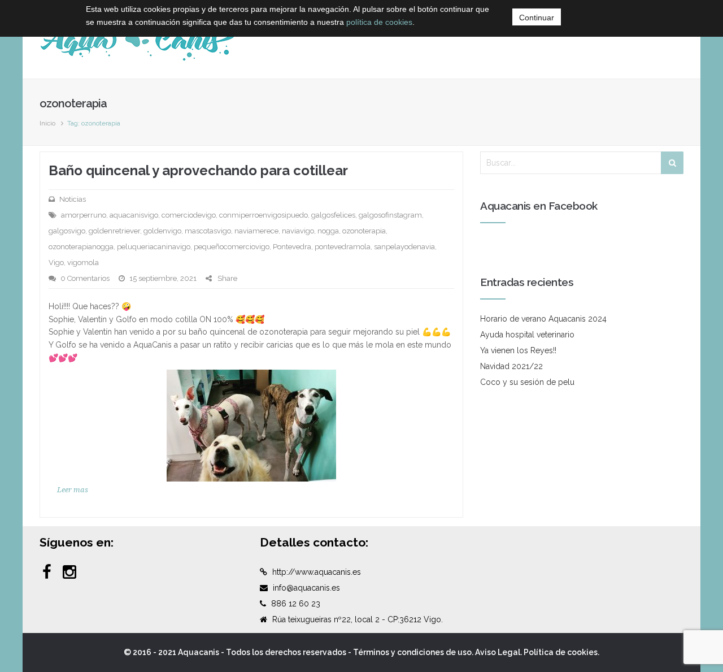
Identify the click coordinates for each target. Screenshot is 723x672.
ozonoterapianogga (81, 246)
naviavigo (298, 231)
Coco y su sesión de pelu (527, 382)
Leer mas (72, 489)
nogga (328, 231)
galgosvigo (67, 231)
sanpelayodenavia (404, 246)
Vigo (56, 262)
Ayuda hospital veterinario (527, 334)
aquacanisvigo (134, 215)
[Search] (672, 162)
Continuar (536, 17)
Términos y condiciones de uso (412, 652)
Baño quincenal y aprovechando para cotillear (198, 170)
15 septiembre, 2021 (163, 278)
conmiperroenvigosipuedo (263, 215)
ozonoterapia (364, 231)
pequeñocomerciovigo (231, 246)
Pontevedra (292, 246)
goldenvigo (162, 231)
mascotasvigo (208, 231)
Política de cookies (561, 652)
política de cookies (379, 22)
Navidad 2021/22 (511, 366)
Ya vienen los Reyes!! (518, 350)
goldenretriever (114, 231)
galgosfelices (333, 215)
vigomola (83, 262)
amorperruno (83, 215)
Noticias (72, 199)
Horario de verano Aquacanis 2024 (543, 318)
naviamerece (256, 231)
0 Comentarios (85, 278)
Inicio (47, 123)
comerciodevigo (189, 215)
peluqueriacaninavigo (153, 246)
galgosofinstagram (390, 215)
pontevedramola (343, 246)
